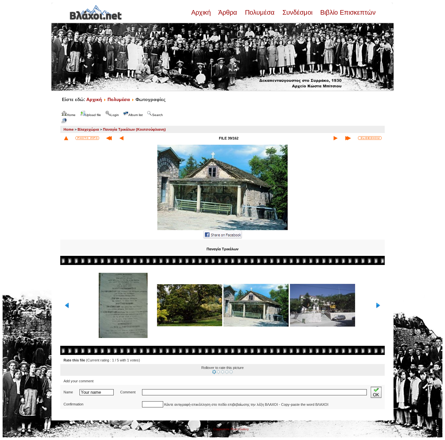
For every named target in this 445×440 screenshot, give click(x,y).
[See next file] (335, 138)
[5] (231, 372)
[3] (223, 372)
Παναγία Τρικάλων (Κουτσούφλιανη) (134, 129)
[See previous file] (121, 138)
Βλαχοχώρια (88, 129)
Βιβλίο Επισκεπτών (347, 12)
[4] (227, 372)
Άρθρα (228, 12)
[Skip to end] (348, 138)
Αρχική (202, 12)
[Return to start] (109, 138)
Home (69, 129)
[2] (218, 372)
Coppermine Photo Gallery (231, 429)
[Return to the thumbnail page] (66, 138)
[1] (214, 372)
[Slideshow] (370, 138)
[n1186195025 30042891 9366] (222, 229)
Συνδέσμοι (297, 12)
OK (376, 394)
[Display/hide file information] (87, 138)
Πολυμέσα (260, 12)
